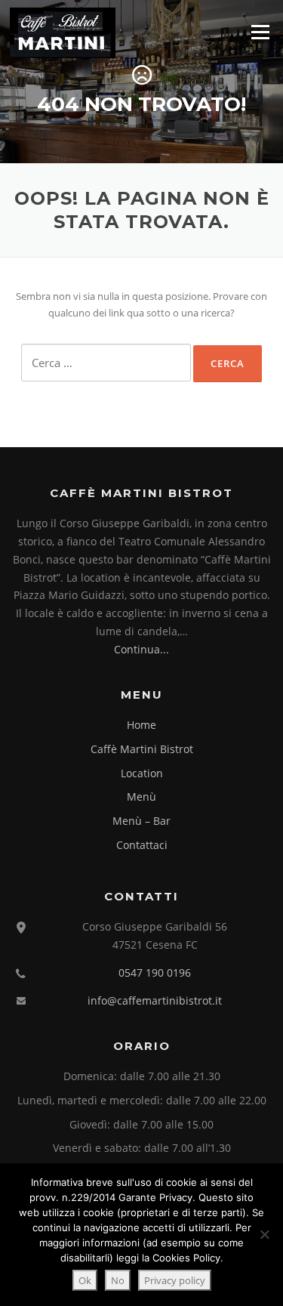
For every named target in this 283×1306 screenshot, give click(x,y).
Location (142, 773)
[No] (264, 1234)
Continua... (141, 649)
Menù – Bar (141, 821)
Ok (84, 1280)
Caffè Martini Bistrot (142, 749)
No (118, 1280)
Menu (260, 32)
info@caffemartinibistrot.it (155, 1000)
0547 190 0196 (154, 972)
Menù (141, 796)
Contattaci (142, 845)
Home (141, 725)
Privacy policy (174, 1280)
